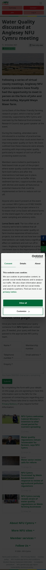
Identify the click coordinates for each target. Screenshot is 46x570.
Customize (21, 311)
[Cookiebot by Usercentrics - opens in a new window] (32, 256)
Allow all (23, 303)
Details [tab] (23, 263)
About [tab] (38, 263)
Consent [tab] (8, 263)
